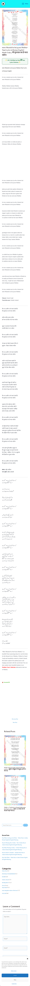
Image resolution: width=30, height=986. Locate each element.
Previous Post (15, 719)
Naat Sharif (4, 887)
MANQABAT (5, 883)
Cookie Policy (14, 983)
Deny (15, 980)
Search (25, 825)
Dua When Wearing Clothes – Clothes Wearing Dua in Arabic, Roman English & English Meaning (14, 849)
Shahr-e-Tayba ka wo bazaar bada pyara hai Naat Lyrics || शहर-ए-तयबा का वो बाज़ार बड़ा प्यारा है (15, 809)
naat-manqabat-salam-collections (10, 890)
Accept (15, 975)
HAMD (4, 877)
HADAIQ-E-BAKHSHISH (8, 874)
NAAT (3, 885)
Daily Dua (4, 871)
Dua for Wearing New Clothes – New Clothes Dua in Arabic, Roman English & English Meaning (14, 844)
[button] (27, 959)
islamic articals (5, 880)
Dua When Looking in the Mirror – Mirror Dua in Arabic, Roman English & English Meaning (15, 839)
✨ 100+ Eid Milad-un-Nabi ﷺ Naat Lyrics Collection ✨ (15, 61)
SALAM (4, 893)
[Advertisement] (15, 108)
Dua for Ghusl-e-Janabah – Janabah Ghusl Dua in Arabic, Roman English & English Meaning (13, 853)
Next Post (15, 722)
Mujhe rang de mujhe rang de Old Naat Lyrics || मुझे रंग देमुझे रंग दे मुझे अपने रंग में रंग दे (15, 769)
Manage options (13, 971)
